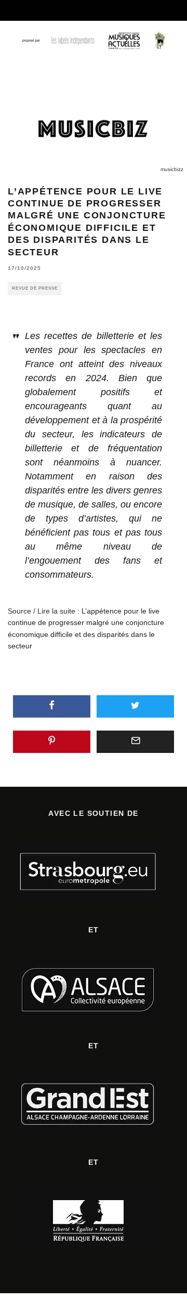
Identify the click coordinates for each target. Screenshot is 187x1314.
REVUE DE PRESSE (35, 288)
